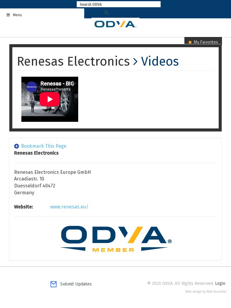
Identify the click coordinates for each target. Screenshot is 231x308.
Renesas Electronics (73, 61)
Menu (17, 15)
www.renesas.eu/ (69, 207)
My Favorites (206, 42)
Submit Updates (74, 284)
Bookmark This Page (43, 146)
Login (220, 283)
